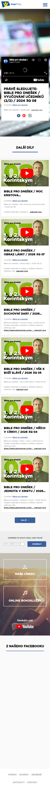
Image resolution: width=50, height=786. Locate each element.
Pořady (25, 20)
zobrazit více (36, 212)
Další (24, 520)
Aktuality (19, 782)
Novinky (25, 28)
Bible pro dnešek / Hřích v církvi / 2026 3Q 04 (24, 430)
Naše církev (25, 574)
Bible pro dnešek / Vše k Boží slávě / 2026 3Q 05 (24, 371)
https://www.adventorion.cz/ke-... (19, 330)
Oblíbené (25, 36)
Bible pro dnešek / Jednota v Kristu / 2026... (25, 489)
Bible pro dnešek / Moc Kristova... (23, 193)
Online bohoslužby (25, 600)
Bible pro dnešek (20, 105)
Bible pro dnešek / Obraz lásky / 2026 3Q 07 (24, 252)
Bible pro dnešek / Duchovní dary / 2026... (23, 311)
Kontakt (32, 782)
